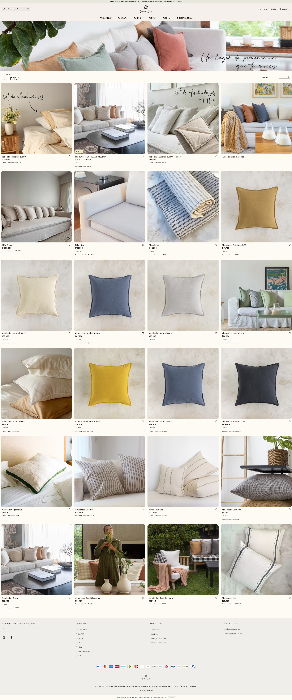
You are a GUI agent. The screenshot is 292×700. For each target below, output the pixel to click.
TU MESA (166, 18)
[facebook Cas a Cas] (11, 637)
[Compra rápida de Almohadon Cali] (216, 509)
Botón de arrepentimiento (188, 686)
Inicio (3, 74)
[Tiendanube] (146, 691)
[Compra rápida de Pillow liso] (143, 244)
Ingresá (266, 9)
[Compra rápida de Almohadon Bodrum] (143, 509)
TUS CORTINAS (105, 18)
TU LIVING (138, 18)
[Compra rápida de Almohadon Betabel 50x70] (69, 421)
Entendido (172, 697)
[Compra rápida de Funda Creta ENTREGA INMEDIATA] (143, 156)
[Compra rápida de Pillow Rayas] (216, 244)
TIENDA (78, 656)
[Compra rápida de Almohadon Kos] (289, 597)
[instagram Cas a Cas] (4, 637)
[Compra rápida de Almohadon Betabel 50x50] (289, 333)
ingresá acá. (172, 686)
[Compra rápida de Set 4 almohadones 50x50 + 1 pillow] (216, 156)
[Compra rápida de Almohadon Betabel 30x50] (289, 244)
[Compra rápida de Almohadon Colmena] (289, 509)
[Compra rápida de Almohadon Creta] (69, 597)
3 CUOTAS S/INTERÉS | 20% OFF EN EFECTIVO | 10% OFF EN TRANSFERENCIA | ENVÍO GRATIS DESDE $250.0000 (146, 2)
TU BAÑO (152, 18)
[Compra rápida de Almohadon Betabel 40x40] (143, 333)
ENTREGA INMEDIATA (184, 18)
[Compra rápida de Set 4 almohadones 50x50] (69, 156)
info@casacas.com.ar (232, 629)
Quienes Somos (156, 630)
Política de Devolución (158, 638)
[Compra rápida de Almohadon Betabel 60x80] (216, 421)
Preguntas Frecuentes (158, 643)
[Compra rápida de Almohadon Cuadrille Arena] (143, 597)
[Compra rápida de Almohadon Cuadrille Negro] (216, 597)
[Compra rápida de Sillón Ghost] (69, 244)
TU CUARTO (122, 18)
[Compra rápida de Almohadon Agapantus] (69, 509)
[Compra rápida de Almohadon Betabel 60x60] (143, 421)
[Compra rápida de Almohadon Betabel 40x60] (216, 333)
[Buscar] (28, 9)
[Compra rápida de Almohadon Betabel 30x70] (69, 333)
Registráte (273, 9)
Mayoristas (154, 634)
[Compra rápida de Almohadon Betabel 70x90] (289, 421)
